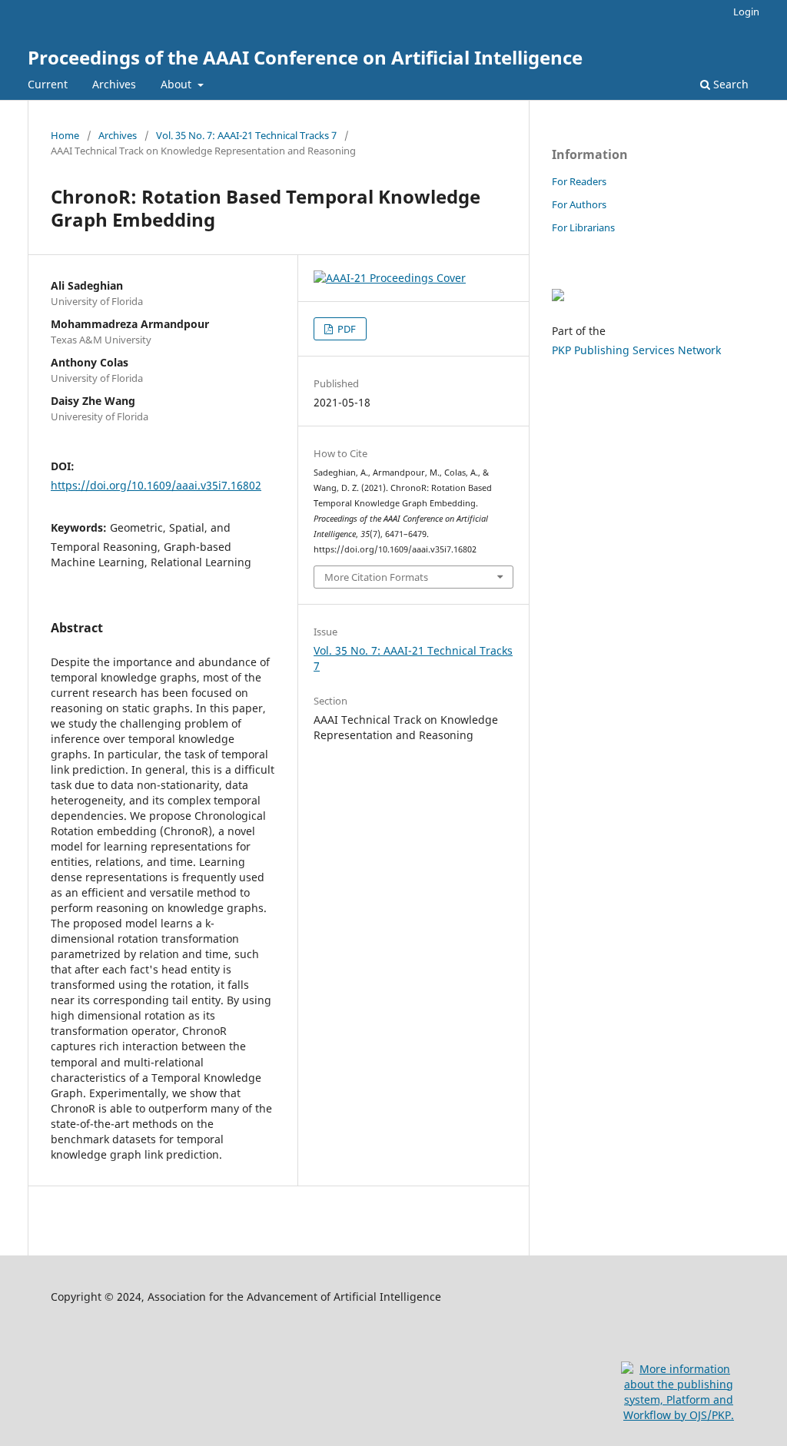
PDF (345, 329)
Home (65, 135)
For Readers (579, 181)
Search (729, 84)
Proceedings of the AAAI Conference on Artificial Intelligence (305, 57)
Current (48, 84)
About (177, 84)
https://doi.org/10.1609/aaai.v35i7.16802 (156, 485)
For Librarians (583, 227)
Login (746, 11)
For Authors (579, 204)
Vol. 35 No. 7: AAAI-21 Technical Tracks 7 (246, 135)
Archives (114, 84)
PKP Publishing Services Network (636, 350)
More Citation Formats (376, 577)
